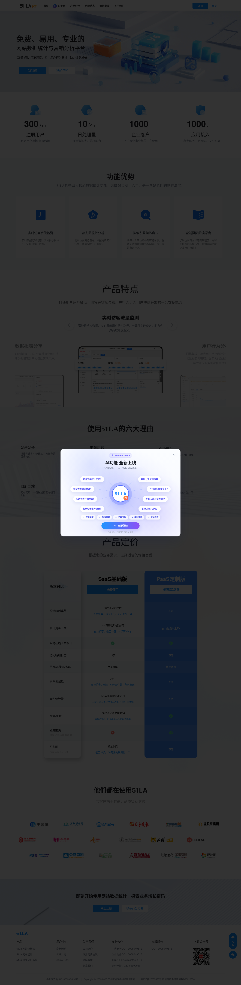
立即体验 (123, 525)
